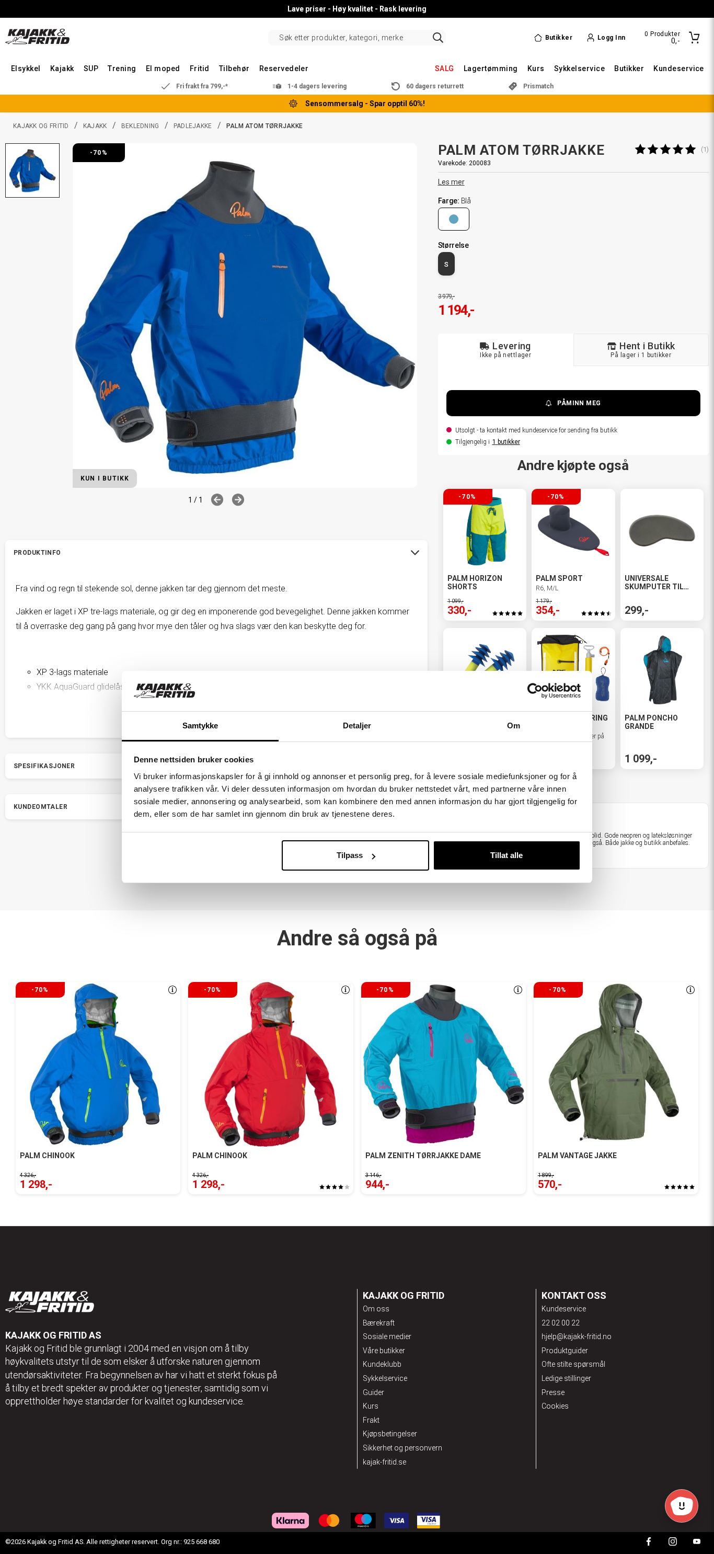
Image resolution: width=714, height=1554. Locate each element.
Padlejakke (193, 126)
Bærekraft (379, 1323)
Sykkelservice (385, 1378)
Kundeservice (564, 1309)
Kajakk (95, 126)
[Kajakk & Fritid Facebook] (649, 1543)
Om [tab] (513, 725)
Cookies (555, 1406)
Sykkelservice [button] (579, 68)
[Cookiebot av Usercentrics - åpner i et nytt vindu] (535, 691)
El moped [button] (163, 68)
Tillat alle (506, 855)
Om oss (376, 1309)
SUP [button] (91, 68)
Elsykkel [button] (26, 68)
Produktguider (565, 1350)
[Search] (438, 37)
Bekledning (140, 126)
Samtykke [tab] (200, 725)
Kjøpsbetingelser (390, 1434)
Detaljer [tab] (357, 725)
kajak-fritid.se (384, 1462)
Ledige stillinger (566, 1378)
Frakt (371, 1420)
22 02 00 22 (561, 1323)
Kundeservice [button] (678, 68)
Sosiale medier (387, 1336)
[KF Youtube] (697, 1543)
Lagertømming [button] (491, 68)
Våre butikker (384, 1350)
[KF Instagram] (673, 1543)
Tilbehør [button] (234, 68)
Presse (553, 1392)
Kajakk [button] (62, 68)
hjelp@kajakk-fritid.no (577, 1336)
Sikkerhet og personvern (402, 1448)
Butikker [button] (629, 68)
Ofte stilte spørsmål (573, 1364)
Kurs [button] (536, 68)
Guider (373, 1392)
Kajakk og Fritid (41, 126)
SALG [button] (444, 68)
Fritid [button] (200, 68)
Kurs (370, 1406)
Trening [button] (122, 68)
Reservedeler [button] (284, 68)
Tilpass (350, 855)
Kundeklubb (382, 1364)
